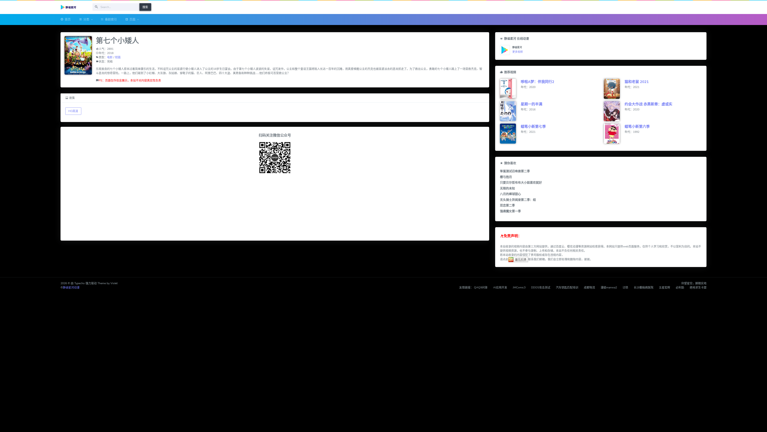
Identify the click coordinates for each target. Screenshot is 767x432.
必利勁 (680, 287)
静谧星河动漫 (71, 287)
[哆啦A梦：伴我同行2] (510, 89)
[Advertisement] (275, 208)
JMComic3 (519, 287)
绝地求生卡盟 (698, 287)
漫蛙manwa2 (609, 287)
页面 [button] (132, 19)
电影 (110, 57)
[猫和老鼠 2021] (614, 89)
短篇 (118, 57)
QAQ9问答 (481, 287)
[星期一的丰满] (510, 111)
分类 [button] (86, 19)
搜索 (145, 7)
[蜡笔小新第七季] (510, 134)
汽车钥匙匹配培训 (567, 287)
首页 (68, 19)
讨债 (625, 287)
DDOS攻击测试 (540, 287)
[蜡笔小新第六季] (614, 134)
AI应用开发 (500, 287)
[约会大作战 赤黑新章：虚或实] (614, 111)
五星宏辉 (664, 287)
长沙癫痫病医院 (643, 287)
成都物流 (589, 287)
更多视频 (517, 52)
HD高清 (73, 111)
